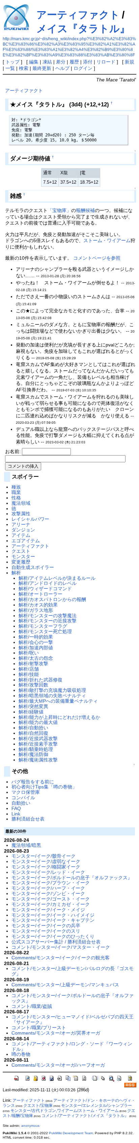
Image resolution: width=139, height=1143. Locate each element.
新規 (129, 61)
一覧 (10, 68)
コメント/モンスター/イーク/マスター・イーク (60, 947)
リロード (105, 61)
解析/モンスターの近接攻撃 (48, 620)
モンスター (23, 556)
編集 (33, 61)
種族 (16, 487)
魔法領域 (20, 503)
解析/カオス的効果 (38, 604)
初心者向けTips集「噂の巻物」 (44, 786)
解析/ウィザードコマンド (45, 588)
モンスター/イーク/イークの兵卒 (45, 925)
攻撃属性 (20, 513)
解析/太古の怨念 (36, 658)
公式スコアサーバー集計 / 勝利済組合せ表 (56, 941)
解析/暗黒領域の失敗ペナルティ (52, 695)
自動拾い (20, 803)
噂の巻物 (20, 1054)
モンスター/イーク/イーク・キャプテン (52, 920)
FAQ (16, 808)
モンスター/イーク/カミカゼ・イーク (50, 904)
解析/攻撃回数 (33, 684)
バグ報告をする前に (32, 781)
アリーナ (20, 524)
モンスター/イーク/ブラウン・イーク (50, 882)
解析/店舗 (29, 669)
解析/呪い (29, 652)
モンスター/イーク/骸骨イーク (43, 856)
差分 (60, 61)
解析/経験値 (31, 712)
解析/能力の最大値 (38, 722)
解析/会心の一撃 (36, 642)
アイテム (20, 535)
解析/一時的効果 (36, 637)
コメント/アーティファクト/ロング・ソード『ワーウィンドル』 (71, 1046)
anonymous (30, 1125)
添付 (87, 61)
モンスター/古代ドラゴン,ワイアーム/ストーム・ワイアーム (64, 1111)
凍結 (47, 61)
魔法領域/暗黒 (26, 845)
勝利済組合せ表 (28, 819)
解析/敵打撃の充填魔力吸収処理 (52, 690)
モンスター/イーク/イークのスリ (45, 931)
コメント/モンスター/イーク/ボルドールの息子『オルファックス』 (72, 998)
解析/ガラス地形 (36, 610)
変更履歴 (20, 562)
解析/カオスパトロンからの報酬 (52, 599)
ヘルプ (62, 68)
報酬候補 (85, 210)
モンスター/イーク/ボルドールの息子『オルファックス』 (71, 877)
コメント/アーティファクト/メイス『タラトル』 (85, 1116)
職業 (16, 492)
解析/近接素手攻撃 (38, 744)
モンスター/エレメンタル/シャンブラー (96, 1105)
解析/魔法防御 (33, 754)
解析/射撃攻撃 (33, 663)
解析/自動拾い (33, 727)
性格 (16, 497)
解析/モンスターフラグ (43, 626)
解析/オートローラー (40, 594)
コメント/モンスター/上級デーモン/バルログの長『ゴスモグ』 (72, 971)
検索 (23, 68)
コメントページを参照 (96, 258)
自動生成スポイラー (32, 567)
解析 (16, 572)
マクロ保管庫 (25, 792)
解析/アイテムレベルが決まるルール (57, 578)
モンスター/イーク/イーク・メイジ (48, 909)
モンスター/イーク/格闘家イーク (45, 866)
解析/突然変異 (33, 706)
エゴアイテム (25, 540)
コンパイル (23, 797)
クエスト (20, 551)
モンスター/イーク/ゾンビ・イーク (48, 893)
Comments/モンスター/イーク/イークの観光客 (60, 957)
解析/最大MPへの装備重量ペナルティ (58, 701)
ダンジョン (23, 529)
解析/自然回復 (33, 733)
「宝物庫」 (59, 210)
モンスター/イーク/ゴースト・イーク (50, 899)
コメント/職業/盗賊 (31, 1006)
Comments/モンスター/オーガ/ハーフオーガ (58, 1065)
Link (15, 813)
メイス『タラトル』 (83, 28)
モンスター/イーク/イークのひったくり (52, 936)
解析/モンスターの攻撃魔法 (48, 615)
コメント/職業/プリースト (38, 1027)
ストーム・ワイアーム (107, 240)
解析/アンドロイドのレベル (48, 583)
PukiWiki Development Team (71, 1133)
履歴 (74, 61)
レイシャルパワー (30, 519)
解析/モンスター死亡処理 (45, 631)
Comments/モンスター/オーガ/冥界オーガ (55, 1033)
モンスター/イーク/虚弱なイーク (45, 861)
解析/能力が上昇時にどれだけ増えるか (59, 717)
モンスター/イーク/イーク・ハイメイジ (52, 915)
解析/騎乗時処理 (36, 749)
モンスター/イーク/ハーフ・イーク (48, 888)
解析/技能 (29, 674)
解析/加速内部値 (36, 647)
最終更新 (41, 68)
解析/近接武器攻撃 (38, 738)
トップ (12, 61)
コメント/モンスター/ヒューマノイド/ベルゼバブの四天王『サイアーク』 (72, 1019)
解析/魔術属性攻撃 (38, 759)
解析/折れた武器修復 (40, 679)
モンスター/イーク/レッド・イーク (48, 872)
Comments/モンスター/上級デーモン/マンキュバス (65, 984)
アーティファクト (78, 14)
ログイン (83, 68)
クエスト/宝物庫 (38, 1105)
